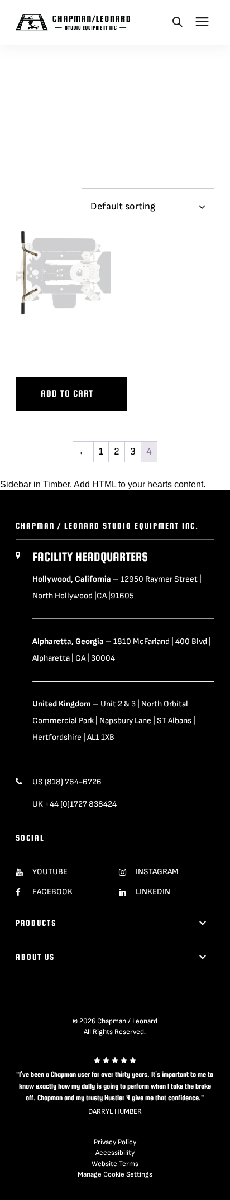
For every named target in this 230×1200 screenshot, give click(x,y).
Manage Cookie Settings (115, 1174)
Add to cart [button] (67, 393)
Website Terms (115, 1163)
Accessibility (115, 1152)
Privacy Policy (115, 1142)
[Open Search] (177, 22)
